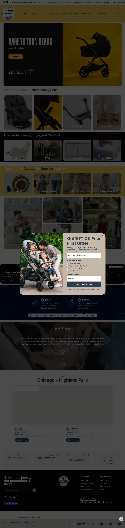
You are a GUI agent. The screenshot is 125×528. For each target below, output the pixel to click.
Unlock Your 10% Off (84, 285)
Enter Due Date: (73, 274)
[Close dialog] (102, 235)
